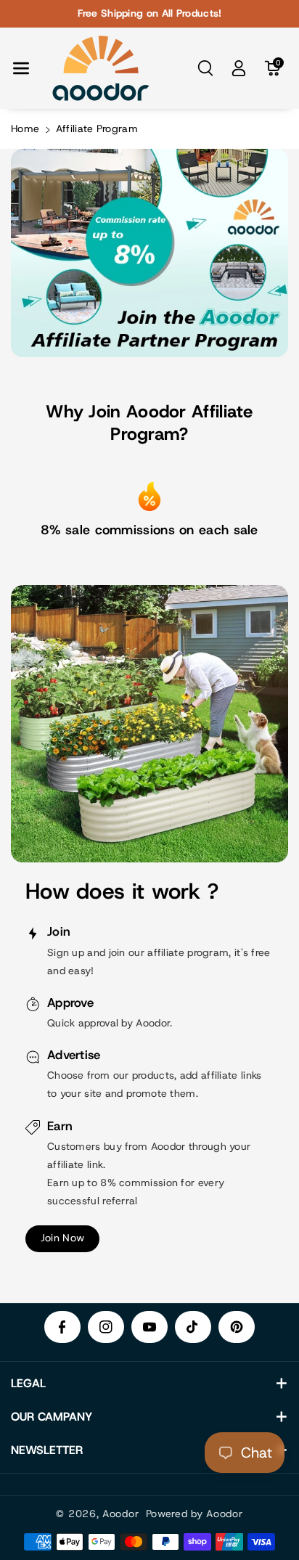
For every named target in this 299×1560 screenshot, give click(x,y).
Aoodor (120, 1513)
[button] (21, 68)
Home (25, 128)
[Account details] (239, 68)
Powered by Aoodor (194, 1513)
